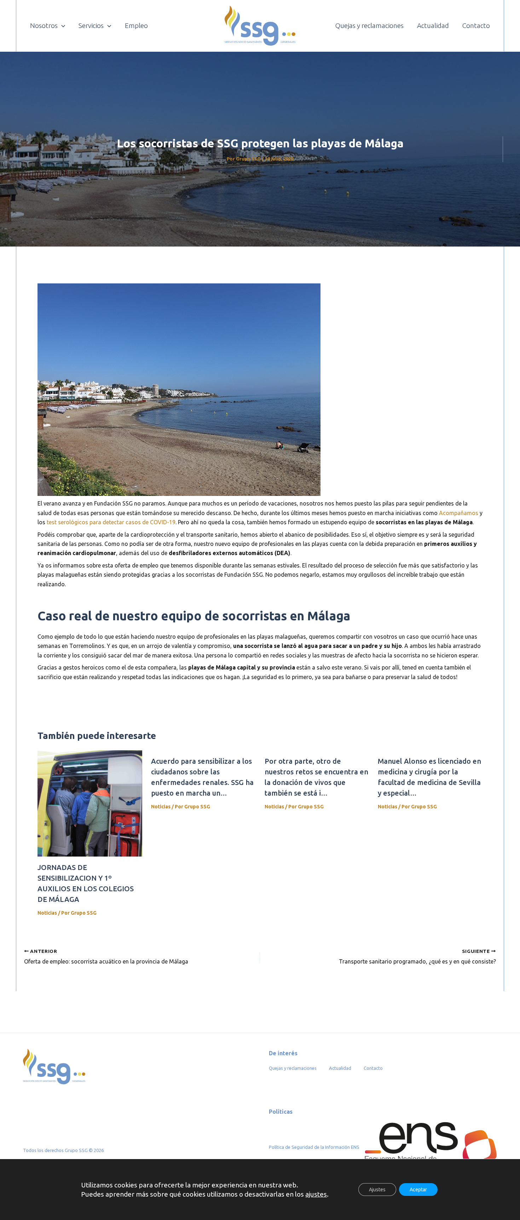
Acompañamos (458, 513)
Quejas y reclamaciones (293, 1068)
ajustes (316, 1194)
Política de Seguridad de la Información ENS (314, 1147)
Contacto (373, 1068)
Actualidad (340, 1068)
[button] (61, 25)
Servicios (91, 25)
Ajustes (377, 1189)
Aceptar (418, 1189)
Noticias (47, 913)
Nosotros (44, 25)
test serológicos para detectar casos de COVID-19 (111, 522)
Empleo (136, 25)
